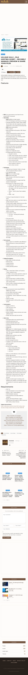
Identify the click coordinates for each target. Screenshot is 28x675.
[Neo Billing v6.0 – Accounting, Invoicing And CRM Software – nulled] (7, 487)
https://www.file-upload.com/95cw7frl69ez (14, 420)
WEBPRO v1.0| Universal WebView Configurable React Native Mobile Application (21, 455)
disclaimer (14, 662)
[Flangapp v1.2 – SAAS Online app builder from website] (20, 487)
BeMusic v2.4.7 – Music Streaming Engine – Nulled (6, 454)
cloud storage (12, 433)
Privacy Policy (21, 660)
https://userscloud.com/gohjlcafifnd (14, 419)
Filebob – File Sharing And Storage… (16, 582)
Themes (4, 653)
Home (4, 660)
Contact (9, 660)
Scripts (3, 54)
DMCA (14, 660)
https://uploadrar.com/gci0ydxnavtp (14, 422)
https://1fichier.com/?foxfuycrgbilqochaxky (14, 425)
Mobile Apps (5, 651)
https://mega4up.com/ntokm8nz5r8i (14, 417)
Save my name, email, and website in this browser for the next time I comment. (13, 534)
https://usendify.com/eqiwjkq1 (14, 415)
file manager (19, 433)
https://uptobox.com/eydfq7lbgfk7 (14, 423)
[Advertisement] (14, 19)
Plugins (4, 645)
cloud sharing (6, 433)
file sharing (4, 434)
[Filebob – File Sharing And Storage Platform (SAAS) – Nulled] (7, 470)
